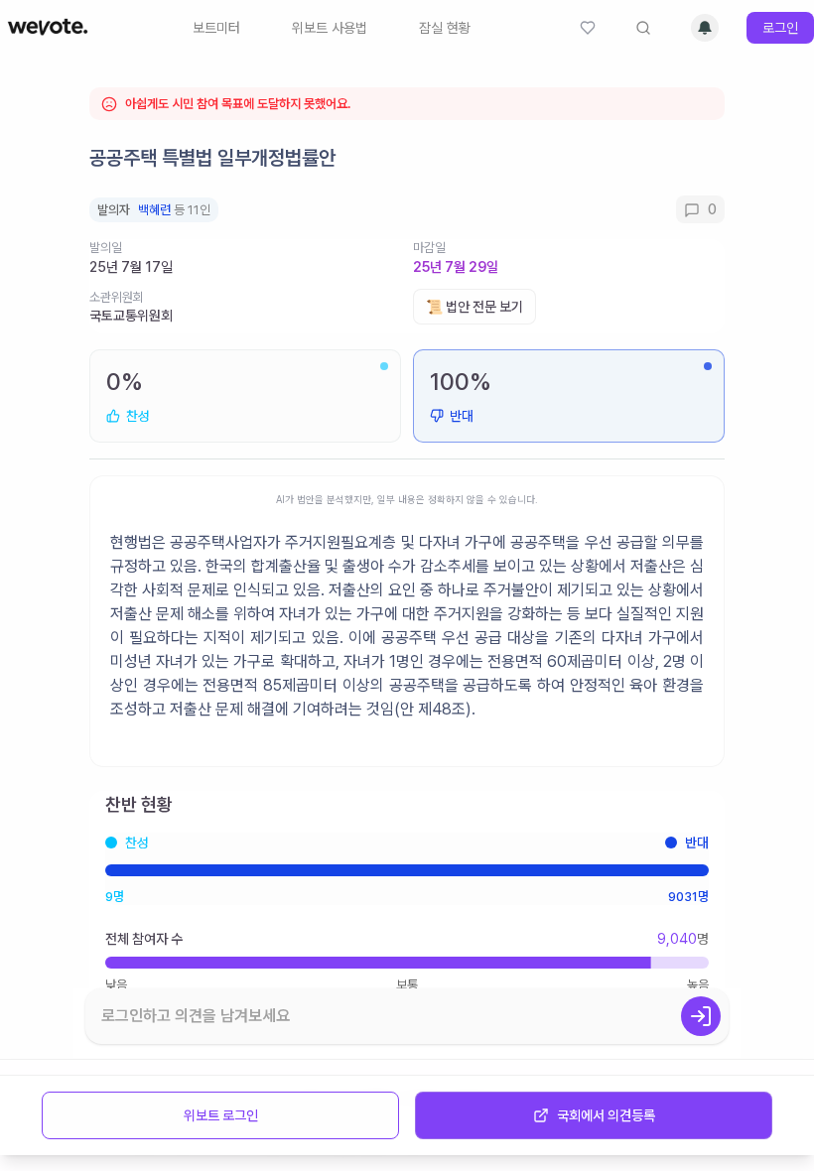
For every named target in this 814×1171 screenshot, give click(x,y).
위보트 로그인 (221, 1115)
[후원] (588, 28)
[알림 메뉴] (705, 28)
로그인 (780, 28)
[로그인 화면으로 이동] (701, 1016)
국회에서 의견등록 (606, 1115)
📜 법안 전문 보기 (474, 307)
